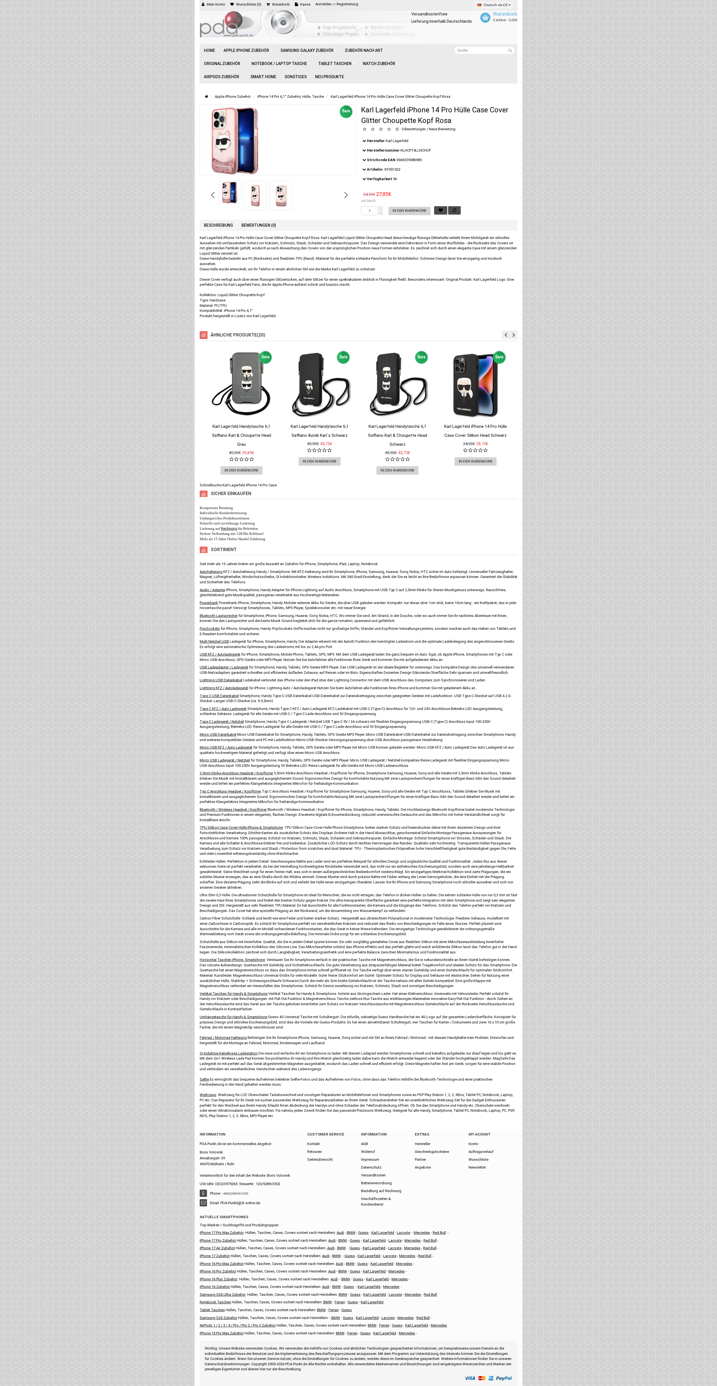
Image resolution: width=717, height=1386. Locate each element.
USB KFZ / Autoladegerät (220, 654)
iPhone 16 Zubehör (215, 1287)
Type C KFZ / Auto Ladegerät (223, 709)
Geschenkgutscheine (432, 1152)
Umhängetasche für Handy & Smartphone (233, 1017)
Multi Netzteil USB (214, 641)
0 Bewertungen (414, 129)
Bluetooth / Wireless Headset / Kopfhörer (233, 809)
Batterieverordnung (376, 1183)
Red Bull (439, 1233)
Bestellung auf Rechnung (381, 1191)
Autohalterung (211, 572)
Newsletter (477, 1167)
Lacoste (395, 1294)
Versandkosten (373, 1175)
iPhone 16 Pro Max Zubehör (222, 1264)
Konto (473, 1144)
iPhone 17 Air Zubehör (217, 1248)
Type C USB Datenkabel (219, 696)
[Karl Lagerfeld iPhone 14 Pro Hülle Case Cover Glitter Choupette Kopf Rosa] (229, 192)
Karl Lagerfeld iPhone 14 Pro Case (249, 485)
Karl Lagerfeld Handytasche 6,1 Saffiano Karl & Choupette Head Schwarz (397, 435)
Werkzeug (208, 1095)
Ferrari (352, 1333)
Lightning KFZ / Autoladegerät (224, 688)
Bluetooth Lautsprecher (219, 616)
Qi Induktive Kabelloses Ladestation (229, 1053)
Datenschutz (371, 1167)
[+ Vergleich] (274, 431)
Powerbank (209, 603)
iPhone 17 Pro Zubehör (218, 1240)
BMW (336, 1256)
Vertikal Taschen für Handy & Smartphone (233, 994)
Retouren (314, 1152)
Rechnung (229, 528)
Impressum (370, 1159)
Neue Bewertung (442, 129)
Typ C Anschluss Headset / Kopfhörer (230, 791)
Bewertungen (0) (258, 225)
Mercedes (422, 1233)
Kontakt (313, 1144)
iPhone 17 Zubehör (215, 1256)
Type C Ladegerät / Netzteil (222, 721)
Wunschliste (478, 1159)
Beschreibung (218, 225)
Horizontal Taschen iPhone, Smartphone (232, 960)
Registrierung (347, 4)
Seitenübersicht (320, 1159)
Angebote (423, 1167)
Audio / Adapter (212, 590)
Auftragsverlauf (481, 1152)
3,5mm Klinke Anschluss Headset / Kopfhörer (236, 773)
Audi (330, 1248)
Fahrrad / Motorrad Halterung (223, 1038)
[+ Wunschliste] (209, 431)
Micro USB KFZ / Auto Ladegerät (226, 747)
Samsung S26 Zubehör (218, 1318)
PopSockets (210, 628)
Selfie (204, 1079)
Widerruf (368, 1152)
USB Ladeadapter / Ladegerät (224, 667)
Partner (420, 1159)
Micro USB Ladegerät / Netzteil (225, 760)
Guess (363, 1233)
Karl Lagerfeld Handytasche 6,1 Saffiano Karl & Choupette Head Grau (241, 435)
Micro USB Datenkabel (218, 734)
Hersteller (422, 1144)
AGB (364, 1144)
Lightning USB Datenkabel (221, 680)
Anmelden (323, 4)
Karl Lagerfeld (397, 141)
